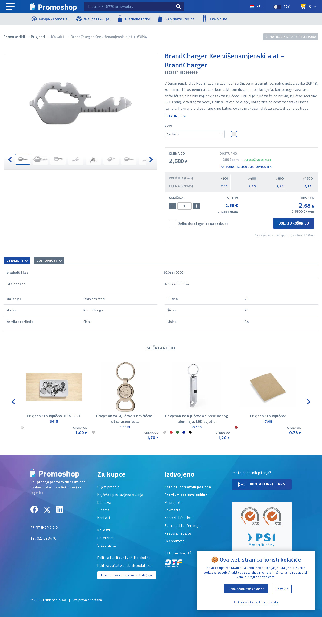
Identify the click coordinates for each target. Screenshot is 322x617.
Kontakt (103, 518)
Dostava (104, 502)
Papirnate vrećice (179, 19)
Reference (105, 538)
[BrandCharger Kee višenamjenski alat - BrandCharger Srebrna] (80, 103)
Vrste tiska (106, 545)
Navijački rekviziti (54, 19)
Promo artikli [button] (15, 36)
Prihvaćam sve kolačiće (246, 589)
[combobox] (195, 134)
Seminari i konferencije (182, 526)
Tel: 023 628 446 (43, 538)
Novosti (103, 530)
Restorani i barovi (178, 533)
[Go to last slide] (10, 159)
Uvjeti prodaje (108, 487)
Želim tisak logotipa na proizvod (203, 224)
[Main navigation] (10, 7)
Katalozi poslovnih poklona (188, 487)
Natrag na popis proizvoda (292, 36)
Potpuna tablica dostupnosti (245, 166)
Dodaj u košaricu (293, 223)
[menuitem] (22, 159)
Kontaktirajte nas (267, 484)
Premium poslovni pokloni (186, 495)
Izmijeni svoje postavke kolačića (126, 575)
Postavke (282, 589)
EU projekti (173, 502)
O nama (103, 510)
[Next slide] (150, 159)
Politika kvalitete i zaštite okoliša (123, 558)
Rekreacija (173, 510)
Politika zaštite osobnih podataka (124, 565)
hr (258, 6)
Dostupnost (47, 260)
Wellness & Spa (97, 19)
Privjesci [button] (38, 36)
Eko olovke (218, 19)
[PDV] (277, 7)
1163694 (140, 36)
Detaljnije (173, 116)
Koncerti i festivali (179, 518)
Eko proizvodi (175, 541)
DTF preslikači (176, 553)
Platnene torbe (137, 19)
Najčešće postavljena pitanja (120, 495)
